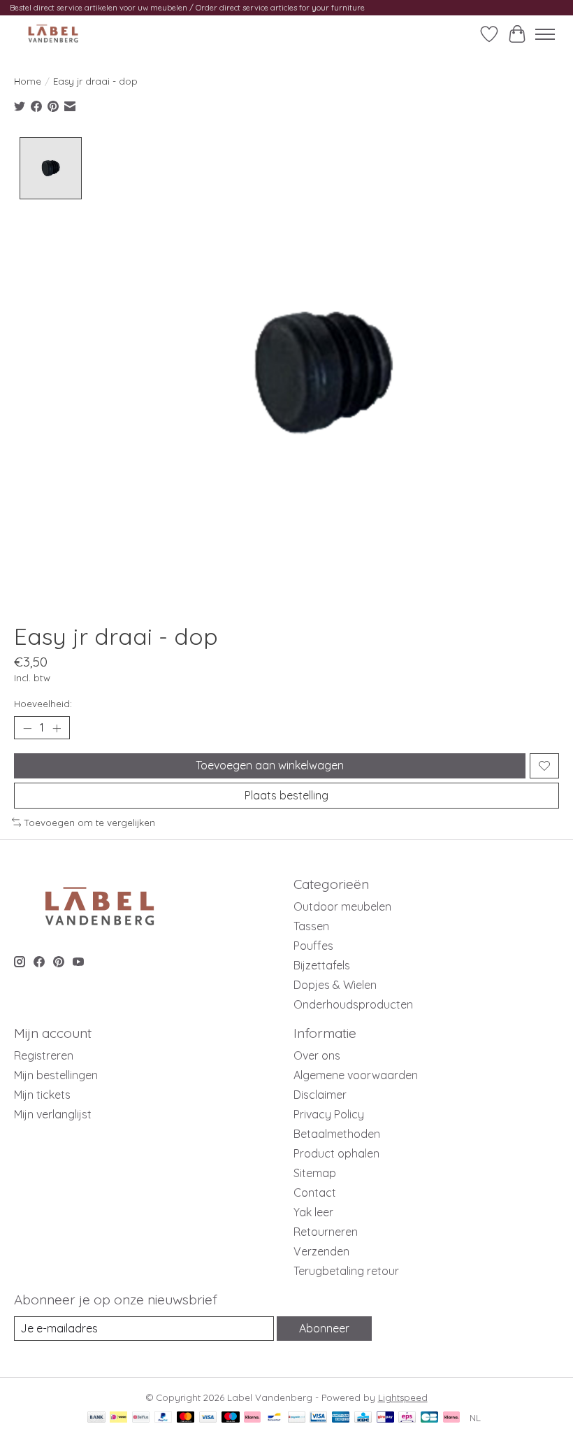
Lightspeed (403, 1397)
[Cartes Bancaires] (429, 1418)
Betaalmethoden (336, 1134)
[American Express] (341, 1418)
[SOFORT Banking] (252, 1418)
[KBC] (363, 1418)
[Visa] (208, 1418)
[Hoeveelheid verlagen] (27, 728)
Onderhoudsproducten (353, 1004)
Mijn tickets (42, 1095)
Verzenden (321, 1251)
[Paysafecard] (296, 1418)
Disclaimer (320, 1095)
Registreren (43, 1055)
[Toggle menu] (545, 34)
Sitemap (314, 1173)
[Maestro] (231, 1418)
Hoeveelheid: (43, 703)
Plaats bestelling (286, 795)
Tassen (311, 926)
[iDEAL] (118, 1418)
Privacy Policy (328, 1114)
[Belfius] (141, 1418)
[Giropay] (385, 1418)
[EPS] (407, 1418)
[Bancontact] (274, 1418)
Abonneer (324, 1328)
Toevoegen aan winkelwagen (270, 765)
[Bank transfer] (96, 1418)
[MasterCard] (186, 1418)
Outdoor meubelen (342, 906)
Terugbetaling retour (346, 1271)
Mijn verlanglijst (53, 1114)
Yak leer (313, 1212)
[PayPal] (163, 1418)
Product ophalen (336, 1153)
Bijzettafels (321, 965)
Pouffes (313, 946)
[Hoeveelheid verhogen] (57, 728)
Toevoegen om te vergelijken (89, 822)
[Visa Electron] (318, 1418)
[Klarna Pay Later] (451, 1418)
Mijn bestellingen (56, 1075)
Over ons (316, 1055)
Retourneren (325, 1232)
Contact (314, 1192)
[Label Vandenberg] (53, 34)
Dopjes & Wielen (335, 985)
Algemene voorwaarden (355, 1075)
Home (27, 81)
